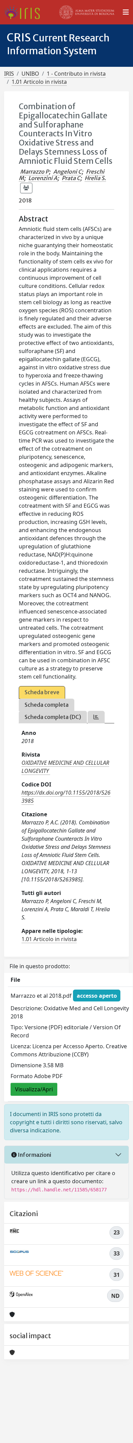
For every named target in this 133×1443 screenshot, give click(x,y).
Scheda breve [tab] (42, 692)
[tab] (96, 717)
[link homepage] (24, 12)
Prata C (71, 178)
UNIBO (30, 73)
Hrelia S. (95, 178)
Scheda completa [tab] (47, 704)
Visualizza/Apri (34, 1089)
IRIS (9, 73)
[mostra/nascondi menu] (126, 12)
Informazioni (34, 1154)
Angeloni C (67, 171)
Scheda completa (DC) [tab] (53, 717)
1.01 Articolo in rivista (39, 81)
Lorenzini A (42, 178)
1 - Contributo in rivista (76, 73)
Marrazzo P (34, 171)
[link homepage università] (87, 12)
